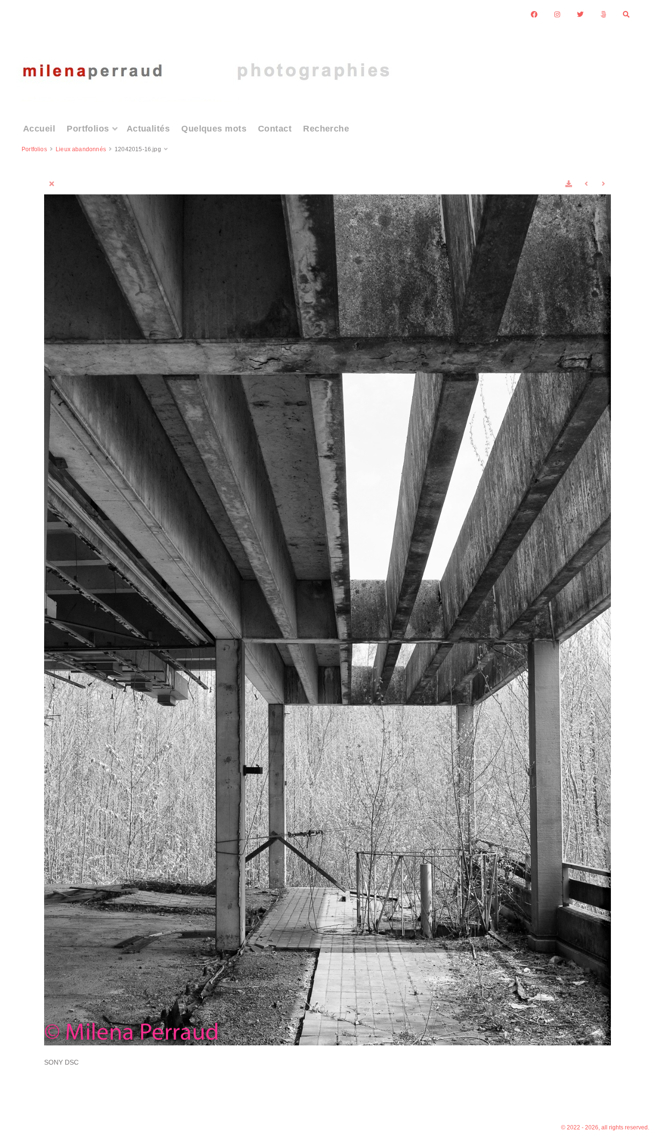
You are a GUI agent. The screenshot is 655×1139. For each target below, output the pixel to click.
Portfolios (88, 128)
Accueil (39, 128)
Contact (275, 128)
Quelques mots (213, 128)
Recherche (326, 128)
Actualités (148, 128)
